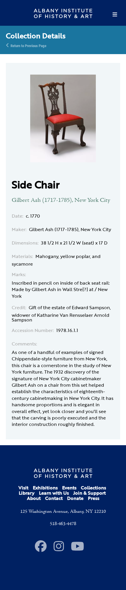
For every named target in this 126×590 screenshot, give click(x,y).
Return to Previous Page (28, 45)
